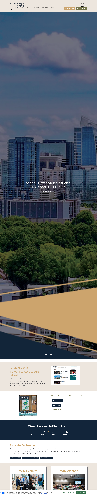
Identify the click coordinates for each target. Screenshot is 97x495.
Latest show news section (27, 379)
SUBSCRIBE (56, 405)
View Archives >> (57, 409)
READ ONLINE (57, 400)
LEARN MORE (15, 458)
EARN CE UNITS (46, 458)
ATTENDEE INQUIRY (69, 8)
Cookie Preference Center (69, 492)
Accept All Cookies (81, 492)
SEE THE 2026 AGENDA (30, 458)
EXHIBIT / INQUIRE (81, 8)
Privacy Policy (44, 493)
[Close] (94, 492)
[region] (48, 492)
